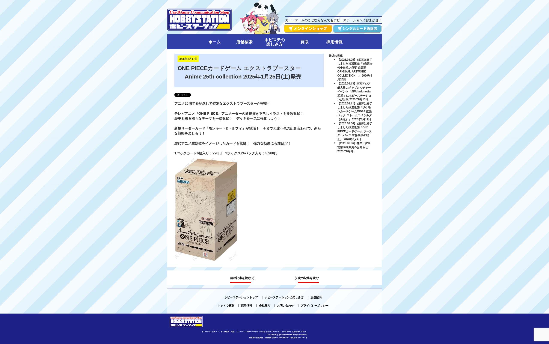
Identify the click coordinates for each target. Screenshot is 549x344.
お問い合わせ (285, 305)
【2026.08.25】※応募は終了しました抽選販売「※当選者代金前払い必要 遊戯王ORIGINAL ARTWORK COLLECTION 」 (355, 67)
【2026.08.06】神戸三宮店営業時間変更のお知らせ (354, 145)
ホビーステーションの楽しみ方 (284, 297)
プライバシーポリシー (315, 305)
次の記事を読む (308, 278)
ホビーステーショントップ (241, 297)
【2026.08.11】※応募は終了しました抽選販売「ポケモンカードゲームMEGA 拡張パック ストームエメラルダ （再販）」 (354, 111)
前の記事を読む (240, 278)
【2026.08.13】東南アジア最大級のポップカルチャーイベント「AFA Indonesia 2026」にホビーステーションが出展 (354, 91)
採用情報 (246, 305)
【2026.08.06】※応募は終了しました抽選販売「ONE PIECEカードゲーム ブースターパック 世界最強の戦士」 (354, 131)
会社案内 (264, 305)
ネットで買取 (225, 305)
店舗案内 (316, 297)
